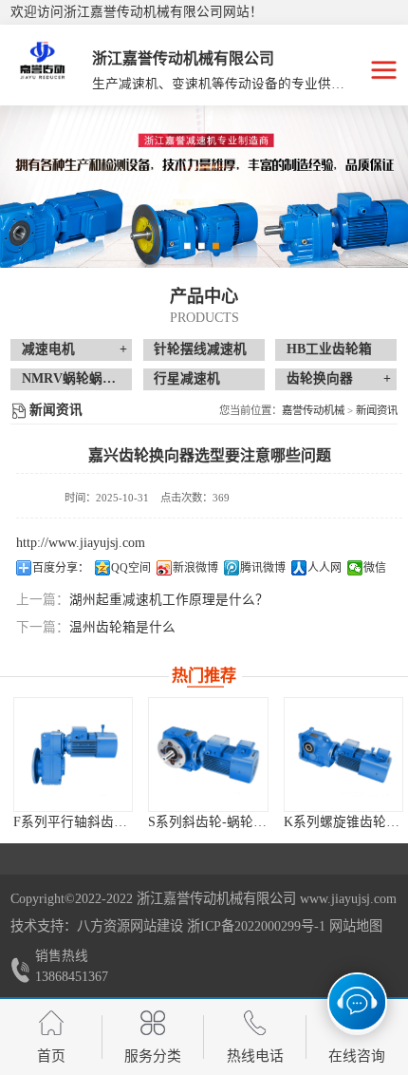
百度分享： (60, 568)
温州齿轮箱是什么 (122, 627)
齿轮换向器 (320, 378)
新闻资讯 (377, 410)
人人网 (324, 568)
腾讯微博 (263, 568)
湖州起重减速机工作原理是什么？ (169, 600)
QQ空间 (131, 568)
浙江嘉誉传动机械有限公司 (216, 898)
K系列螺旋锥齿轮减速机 (285, 822)
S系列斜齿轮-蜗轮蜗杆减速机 (165, 822)
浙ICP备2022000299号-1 (256, 926)
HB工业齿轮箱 (329, 349)
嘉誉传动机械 (313, 410)
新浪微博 (195, 568)
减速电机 (48, 349)
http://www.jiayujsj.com (80, 543)
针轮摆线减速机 (200, 349)
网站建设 (156, 926)
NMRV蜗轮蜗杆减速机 (89, 378)
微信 (374, 568)
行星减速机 (187, 378)
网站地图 (355, 926)
